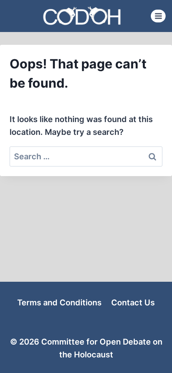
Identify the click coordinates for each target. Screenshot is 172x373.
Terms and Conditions (59, 302)
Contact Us (133, 302)
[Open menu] (158, 16)
